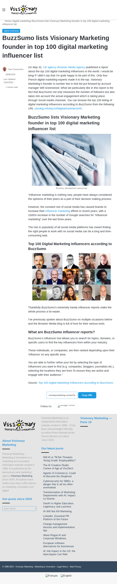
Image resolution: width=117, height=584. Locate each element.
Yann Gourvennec (16, 69)
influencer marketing (57, 211)
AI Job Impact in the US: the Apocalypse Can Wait (59, 553)
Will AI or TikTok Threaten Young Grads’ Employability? (59, 459)
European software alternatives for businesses (58, 545)
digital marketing (22, 21)
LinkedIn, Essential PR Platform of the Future (56, 518)
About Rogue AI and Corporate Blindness (54, 537)
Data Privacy (75, 567)
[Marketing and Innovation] (23, 9)
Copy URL (87, 395)
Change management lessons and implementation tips (59, 527)
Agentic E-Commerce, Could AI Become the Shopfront (59, 475)
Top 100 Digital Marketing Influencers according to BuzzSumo (75, 382)
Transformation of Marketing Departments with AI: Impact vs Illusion (59, 495)
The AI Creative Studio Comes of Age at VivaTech (58, 467)
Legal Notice (62, 567)
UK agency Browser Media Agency (64, 67)
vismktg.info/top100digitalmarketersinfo (58, 108)
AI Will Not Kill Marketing (57, 511)
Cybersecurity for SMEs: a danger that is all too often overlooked (58, 484)
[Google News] (66, 406)
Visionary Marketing (21, 476)
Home (7, 21)
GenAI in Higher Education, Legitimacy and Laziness (58, 505)
